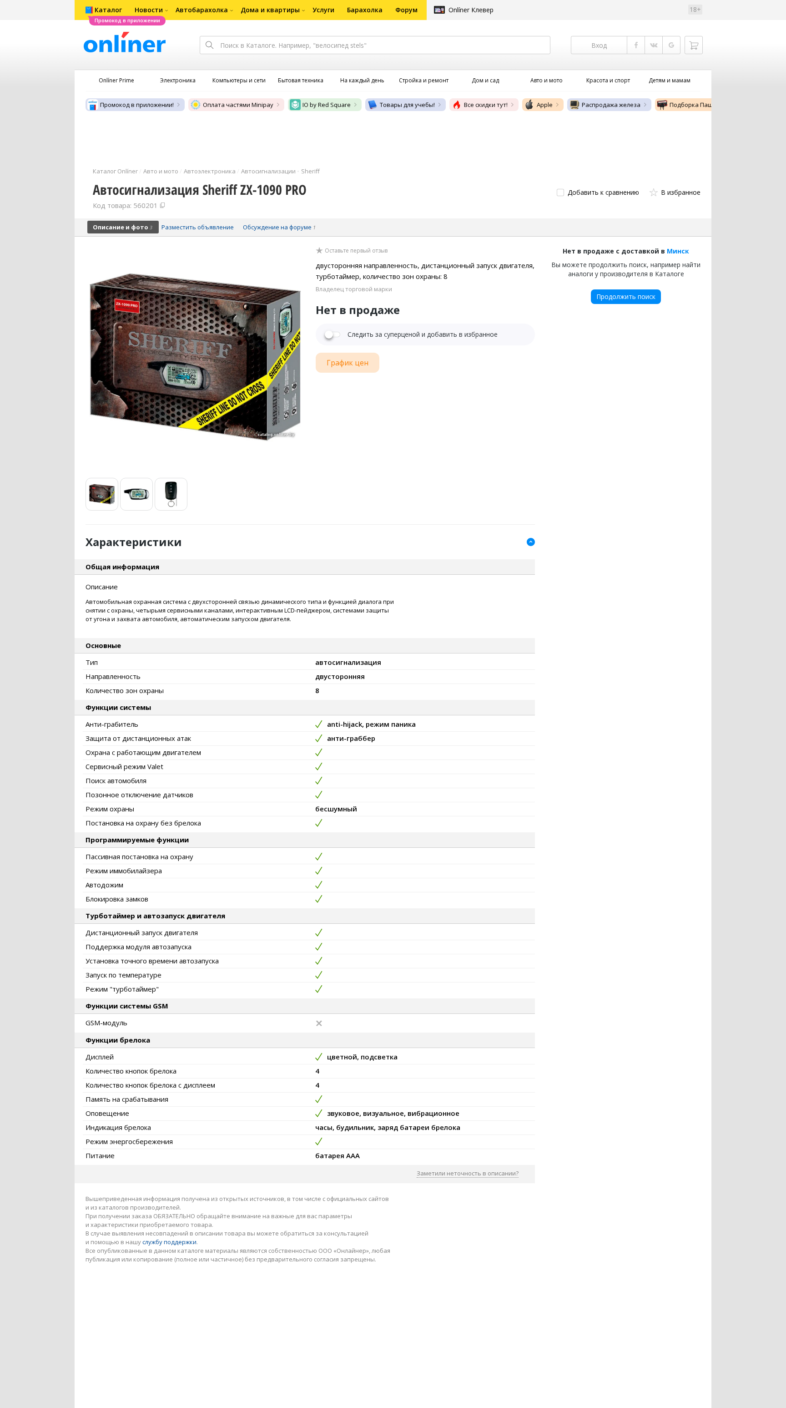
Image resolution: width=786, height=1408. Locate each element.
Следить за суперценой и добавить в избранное (423, 334)
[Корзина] (694, 45)
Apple (545, 105)
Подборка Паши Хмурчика (708, 105)
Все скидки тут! (486, 105)
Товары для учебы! (407, 105)
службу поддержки (169, 1242)
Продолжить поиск (625, 296)
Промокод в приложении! (137, 105)
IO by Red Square (326, 105)
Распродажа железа (611, 105)
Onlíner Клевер (471, 9)
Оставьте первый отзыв (356, 251)
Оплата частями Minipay (238, 105)
